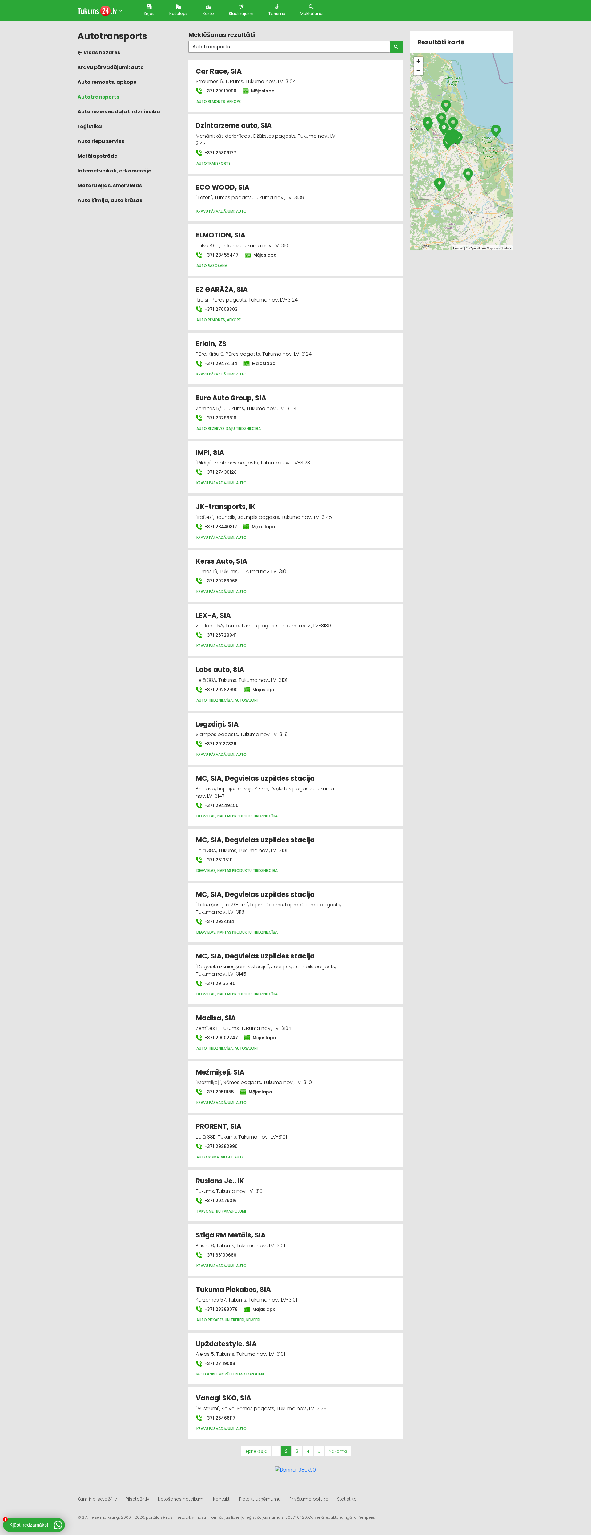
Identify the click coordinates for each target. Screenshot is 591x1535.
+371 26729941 (219, 635)
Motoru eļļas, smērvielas (110, 185)
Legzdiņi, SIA (217, 724)
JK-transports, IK (225, 507)
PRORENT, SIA (218, 1126)
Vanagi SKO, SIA (223, 1398)
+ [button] (418, 61)
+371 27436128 (219, 472)
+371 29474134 (220, 363)
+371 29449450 (220, 805)
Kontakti (222, 1499)
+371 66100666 (219, 1255)
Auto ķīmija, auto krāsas (110, 200)
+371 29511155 (218, 1092)
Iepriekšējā (255, 1451)
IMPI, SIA (210, 452)
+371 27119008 (219, 1363)
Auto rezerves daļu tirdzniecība (119, 111)
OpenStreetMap (481, 247)
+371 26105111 (217, 860)
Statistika (347, 1499)
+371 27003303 (220, 309)
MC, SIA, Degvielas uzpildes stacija (255, 778)
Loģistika (90, 126)
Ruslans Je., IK (220, 1181)
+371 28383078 (220, 1309)
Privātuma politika (308, 1499)
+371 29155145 (219, 983)
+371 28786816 (219, 418)
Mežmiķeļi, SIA (220, 1072)
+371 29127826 (219, 744)
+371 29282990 (220, 689)
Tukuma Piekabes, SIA (233, 1289)
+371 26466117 (219, 1418)
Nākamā (338, 1451)
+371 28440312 (220, 527)
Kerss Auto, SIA (221, 561)
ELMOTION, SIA (220, 235)
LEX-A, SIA (213, 615)
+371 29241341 (219, 921)
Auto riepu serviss (101, 141)
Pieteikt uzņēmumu (260, 1499)
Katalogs (178, 13)
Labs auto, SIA (220, 669)
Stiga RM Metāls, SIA (231, 1235)
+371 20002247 (220, 1038)
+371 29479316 (219, 1200)
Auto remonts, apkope (107, 82)
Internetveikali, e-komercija (115, 170)
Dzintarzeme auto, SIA (234, 125)
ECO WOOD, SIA (222, 187)
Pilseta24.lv (137, 1499)
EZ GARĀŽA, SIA (222, 289)
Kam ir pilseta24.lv (97, 1499)
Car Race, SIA (219, 71)
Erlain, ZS (211, 344)
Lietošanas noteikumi (181, 1499)
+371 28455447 (220, 255)
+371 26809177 (219, 153)
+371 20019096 (219, 91)
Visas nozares (101, 52)
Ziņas (149, 13)
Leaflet (458, 247)
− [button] (418, 71)
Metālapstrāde (97, 156)
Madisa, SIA (216, 1018)
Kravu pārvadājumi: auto (111, 67)
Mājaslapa (262, 91)
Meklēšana (311, 13)
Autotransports (98, 96)
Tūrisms (276, 13)
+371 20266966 (220, 581)
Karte (208, 13)
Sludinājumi (241, 13)
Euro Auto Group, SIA (231, 398)
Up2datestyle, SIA (226, 1344)
